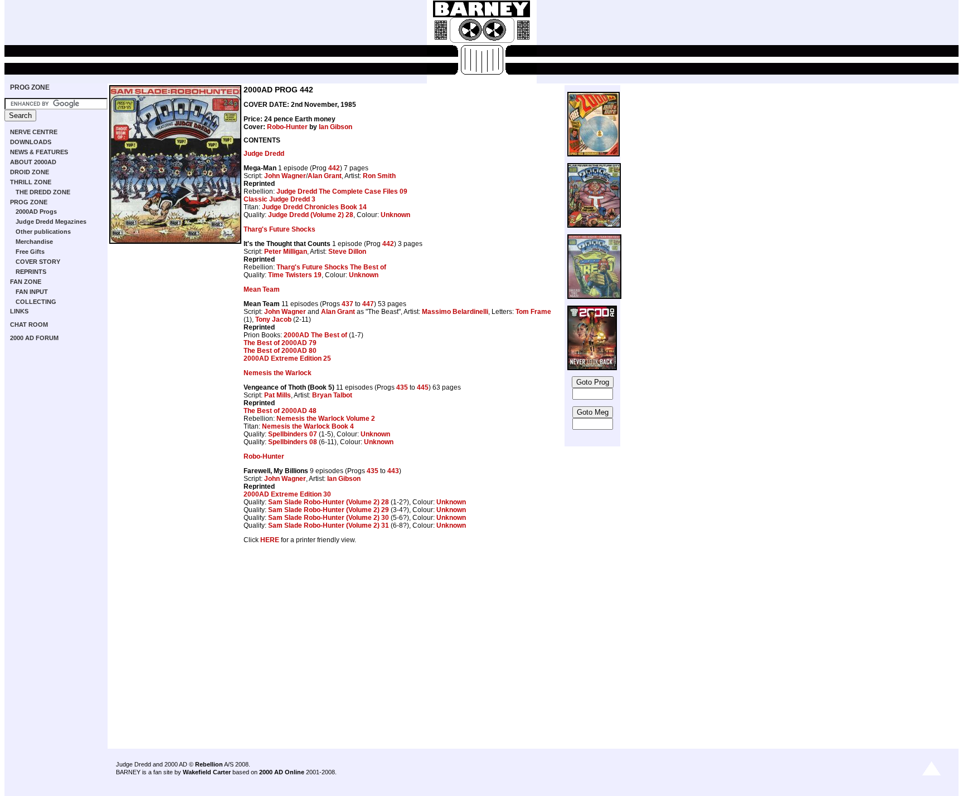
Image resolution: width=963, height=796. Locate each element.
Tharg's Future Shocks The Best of (331, 267)
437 (347, 304)
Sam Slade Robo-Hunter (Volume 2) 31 (328, 525)
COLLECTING (36, 301)
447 (368, 304)
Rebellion (209, 764)
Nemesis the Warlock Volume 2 (325, 418)
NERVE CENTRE (33, 132)
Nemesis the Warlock (278, 373)
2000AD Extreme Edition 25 (287, 358)
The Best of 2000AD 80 (280, 351)
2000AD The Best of (315, 335)
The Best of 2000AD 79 (280, 343)
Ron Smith (379, 176)
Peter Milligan (285, 251)
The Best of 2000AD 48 (280, 411)
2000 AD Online (281, 772)
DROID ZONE (29, 172)
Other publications (43, 231)
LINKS (19, 311)
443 (393, 471)
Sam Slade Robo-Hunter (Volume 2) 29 (328, 510)
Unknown (395, 215)
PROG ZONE (30, 87)
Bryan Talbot (332, 395)
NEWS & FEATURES (39, 152)
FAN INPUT (32, 291)
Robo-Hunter (287, 127)
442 (334, 168)
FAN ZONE (25, 281)
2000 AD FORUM (34, 338)
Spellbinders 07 (292, 434)
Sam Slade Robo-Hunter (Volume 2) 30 (328, 518)
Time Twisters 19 (295, 275)
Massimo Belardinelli (455, 312)
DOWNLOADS (30, 142)
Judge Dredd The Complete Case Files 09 (341, 191)
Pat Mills (277, 395)
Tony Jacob (273, 319)
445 (423, 387)
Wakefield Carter (207, 772)
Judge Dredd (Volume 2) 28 (310, 215)
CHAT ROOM (29, 324)
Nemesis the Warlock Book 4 (308, 426)
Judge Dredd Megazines (51, 221)
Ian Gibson (335, 127)
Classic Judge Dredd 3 (279, 199)
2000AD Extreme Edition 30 (287, 494)
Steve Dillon (347, 251)
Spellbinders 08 (292, 442)
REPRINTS (31, 271)
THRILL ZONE (30, 182)
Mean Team (262, 289)
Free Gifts (30, 251)
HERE (269, 540)
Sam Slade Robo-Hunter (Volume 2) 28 (328, 502)
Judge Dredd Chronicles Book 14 (314, 207)
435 (402, 387)
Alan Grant (325, 176)
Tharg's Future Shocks (279, 229)
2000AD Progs (36, 211)
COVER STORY (38, 261)
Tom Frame (533, 312)
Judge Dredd (264, 154)
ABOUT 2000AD (33, 162)
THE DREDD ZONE (43, 192)
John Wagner (285, 176)
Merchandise (34, 241)
